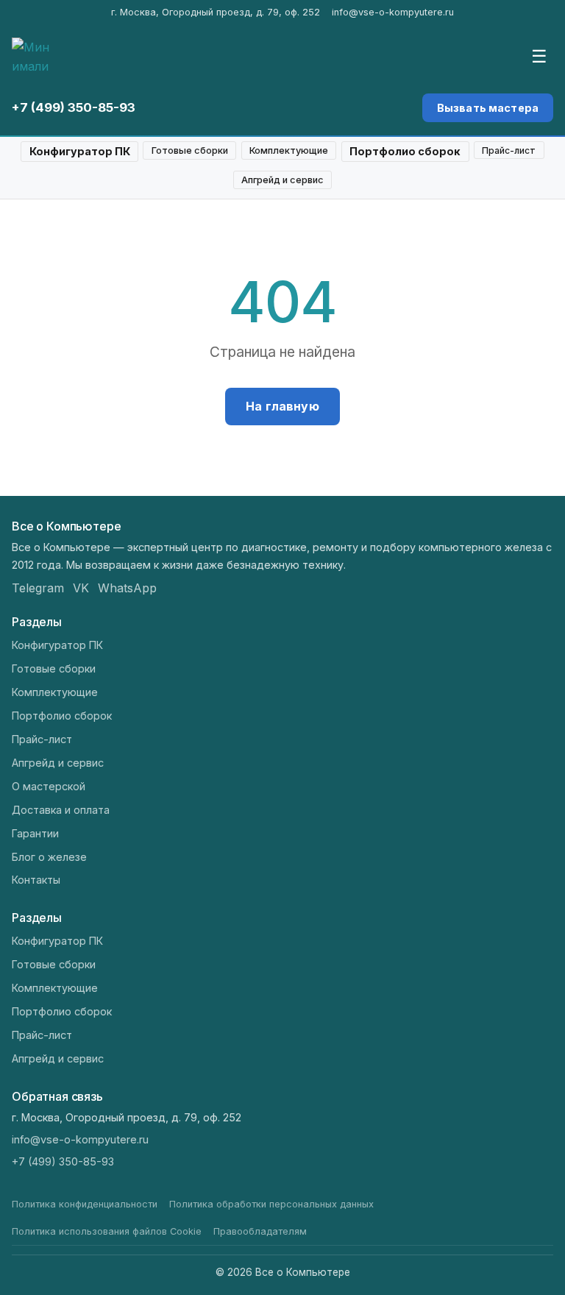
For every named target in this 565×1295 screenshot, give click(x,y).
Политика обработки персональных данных (271, 1204)
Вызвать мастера (488, 108)
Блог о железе (49, 857)
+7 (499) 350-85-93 (73, 107)
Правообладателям (260, 1231)
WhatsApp (127, 588)
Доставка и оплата (61, 809)
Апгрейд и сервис (282, 179)
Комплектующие (288, 150)
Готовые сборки (190, 150)
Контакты (36, 879)
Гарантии (35, 833)
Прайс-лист (509, 150)
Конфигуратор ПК (79, 151)
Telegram (38, 588)
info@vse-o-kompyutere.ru (393, 12)
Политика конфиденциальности (84, 1204)
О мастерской (48, 786)
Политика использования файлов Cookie (107, 1231)
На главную (282, 406)
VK (81, 588)
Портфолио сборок (405, 151)
